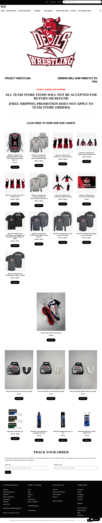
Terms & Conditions (59, 492)
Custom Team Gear (24, 11)
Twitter (79, 492)
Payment (6, 494)
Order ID (7, 465)
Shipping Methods (9, 492)
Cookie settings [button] (81, 520)
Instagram (80, 494)
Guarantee (6, 499)
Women (30, 494)
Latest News (32, 510)
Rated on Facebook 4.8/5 (11, 513)
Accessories (31, 499)
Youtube (80, 499)
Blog (78, 513)
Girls (29, 497)
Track (8, 472)
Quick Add (15, 167)
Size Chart (6, 504)
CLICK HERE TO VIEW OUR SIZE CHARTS (51, 123)
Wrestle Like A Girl (62, 11)
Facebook (80, 489)
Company (37, 11)
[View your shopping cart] (100, 11)
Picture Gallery (82, 508)
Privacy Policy (57, 494)
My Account (53, 2)
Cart (47, 2)
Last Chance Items (84, 11)
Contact (59, 2)
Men (29, 489)
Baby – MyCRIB (32, 502)
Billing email (58, 465)
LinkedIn (80, 497)
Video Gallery (81, 510)
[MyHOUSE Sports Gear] (3, 7)
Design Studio (11, 11)
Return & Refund (8, 497)
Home (3, 11)
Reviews (5, 502)
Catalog (73, 11)
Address (55, 497)
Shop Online (48, 11)
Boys (29, 492)
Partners (55, 489)
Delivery (5, 489)
